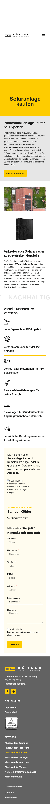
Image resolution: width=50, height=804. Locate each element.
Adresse (11, 586)
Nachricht (11, 610)
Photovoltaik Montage (16, 757)
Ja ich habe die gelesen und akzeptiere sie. (23, 632)
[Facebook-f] (7, 691)
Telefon (11, 562)
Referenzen (11, 797)
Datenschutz (11, 712)
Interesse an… (14, 598)
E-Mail (10, 574)
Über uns (9, 792)
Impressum (11, 707)
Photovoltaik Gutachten (17, 762)
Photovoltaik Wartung (16, 767)
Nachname (12, 550)
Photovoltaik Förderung (17, 748)
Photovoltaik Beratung (16, 743)
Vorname (11, 538)
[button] (43, 35)
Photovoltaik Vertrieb (16, 752)
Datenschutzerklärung (17, 632)
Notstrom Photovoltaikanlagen (21, 772)
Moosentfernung (13, 777)
